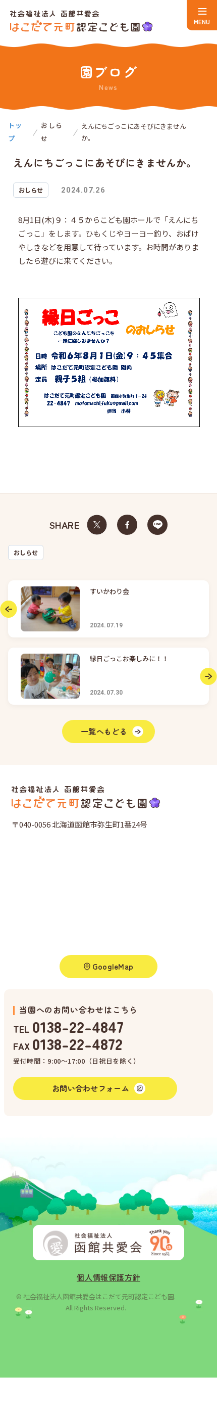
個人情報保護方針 (108, 1277)
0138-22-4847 (78, 1026)
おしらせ (26, 552)
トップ (15, 131)
